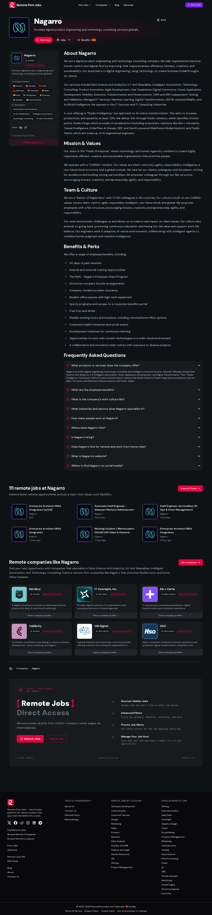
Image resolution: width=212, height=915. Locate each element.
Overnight (166, 819)
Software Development (123, 806)
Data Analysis (118, 841)
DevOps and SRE (119, 845)
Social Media (168, 832)
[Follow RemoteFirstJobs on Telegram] (40, 823)
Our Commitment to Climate (132, 911)
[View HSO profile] (171, 638)
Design (114, 819)
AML (164, 871)
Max (134, 906)
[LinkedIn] (21, 127)
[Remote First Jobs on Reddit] (22, 823)
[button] (161, 20)
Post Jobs (12, 845)
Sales (114, 828)
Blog (117, 5)
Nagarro (36, 668)
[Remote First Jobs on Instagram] (28, 823)
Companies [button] (101, 5)
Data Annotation (170, 810)
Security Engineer (170, 889)
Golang (165, 849)
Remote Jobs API (16, 856)
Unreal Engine (168, 884)
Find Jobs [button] (83, 5)
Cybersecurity (118, 810)
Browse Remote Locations (20, 838)
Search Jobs (32, 739)
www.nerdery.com (51, 594)
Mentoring (167, 880)
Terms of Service (73, 911)
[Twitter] (26, 127)
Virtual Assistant (170, 876)
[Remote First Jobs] (10, 668)
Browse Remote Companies (21, 834)
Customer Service (120, 815)
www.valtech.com (186, 594)
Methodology (72, 819)
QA (112, 858)
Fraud (164, 863)
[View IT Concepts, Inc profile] (106, 601)
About (10, 872)
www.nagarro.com (33, 65)
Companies (22, 668)
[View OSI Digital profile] (106, 638)
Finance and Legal (120, 849)
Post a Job (196, 5)
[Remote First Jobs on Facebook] (15, 823)
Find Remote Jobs (16, 830)
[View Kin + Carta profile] (171, 601)
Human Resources (120, 854)
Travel (164, 828)
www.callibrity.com (51, 631)
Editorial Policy (72, 815)
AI (162, 867)
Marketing (116, 823)
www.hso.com (183, 631)
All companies (189, 562)
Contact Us (13, 876)
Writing (115, 863)
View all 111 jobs (189, 488)
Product (115, 832)
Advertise (128, 5)
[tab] (43, 40)
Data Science (168, 854)
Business (115, 836)
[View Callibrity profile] (40, 638)
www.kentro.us (117, 594)
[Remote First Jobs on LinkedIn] (34, 823)
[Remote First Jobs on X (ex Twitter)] (9, 823)
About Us (69, 806)
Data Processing (170, 858)
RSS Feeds (12, 861)
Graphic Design (169, 823)
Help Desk (167, 815)
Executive (166, 893)
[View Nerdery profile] (40, 601)
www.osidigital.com (120, 631)
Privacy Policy (92, 911)
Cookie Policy (108, 911)
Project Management (122, 867)
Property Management (173, 836)
